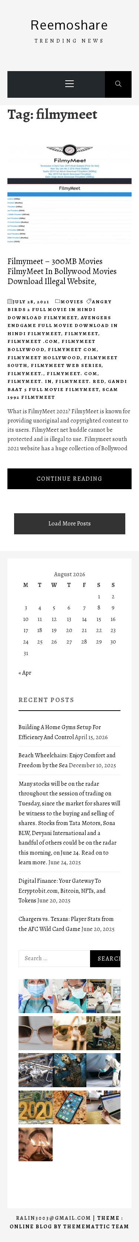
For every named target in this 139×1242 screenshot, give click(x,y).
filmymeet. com (72, 373)
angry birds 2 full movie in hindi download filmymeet (59, 309)
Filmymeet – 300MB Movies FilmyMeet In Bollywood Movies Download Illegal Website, (62, 271)
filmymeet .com (32, 341)
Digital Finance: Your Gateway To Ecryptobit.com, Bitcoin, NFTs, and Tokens (62, 891)
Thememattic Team (96, 1226)
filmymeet (81, 333)
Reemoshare (69, 25)
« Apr (25, 673)
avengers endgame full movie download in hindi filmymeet (62, 325)
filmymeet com (72, 349)
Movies (72, 301)
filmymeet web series (66, 365)
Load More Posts (70, 524)
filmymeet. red (80, 381)
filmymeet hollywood (43, 357)
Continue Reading (70, 479)
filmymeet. (25, 373)
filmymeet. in (29, 381)
